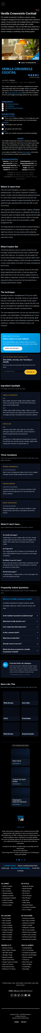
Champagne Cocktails (9, 898)
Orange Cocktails (8, 930)
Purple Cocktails (7, 927)
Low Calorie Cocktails (29, 907)
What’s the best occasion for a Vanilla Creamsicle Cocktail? (16, 651)
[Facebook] (16, 860)
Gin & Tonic (26, 893)
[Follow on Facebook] (11, 995)
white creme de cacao (15, 92)
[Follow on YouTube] (29, 995)
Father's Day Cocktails (29, 934)
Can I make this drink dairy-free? (14, 627)
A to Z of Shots (27, 909)
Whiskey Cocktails (8, 895)
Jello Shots (26, 900)
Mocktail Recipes (28, 905)
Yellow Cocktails (7, 932)
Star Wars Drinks (8, 952)
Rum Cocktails (7, 891)
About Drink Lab (27, 962)
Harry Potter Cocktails (9, 950)
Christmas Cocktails (29, 918)
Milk (6, 110)
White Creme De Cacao (15, 108)
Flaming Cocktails (8, 902)
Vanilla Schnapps (13, 104)
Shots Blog (26, 969)
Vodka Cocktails (7, 886)
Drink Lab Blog (27, 964)
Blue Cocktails (7, 923)
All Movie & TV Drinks (8, 969)
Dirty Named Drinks (8, 966)
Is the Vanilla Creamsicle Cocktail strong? (18, 616)
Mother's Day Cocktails (29, 932)
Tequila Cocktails (8, 893)
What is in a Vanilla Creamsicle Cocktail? (17, 599)
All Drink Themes (7, 948)
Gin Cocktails (6, 888)
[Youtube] (19, 860)
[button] (3, 4)
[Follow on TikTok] (18, 995)
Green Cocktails (7, 925)
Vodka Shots (26, 902)
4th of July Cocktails (29, 930)
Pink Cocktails (7, 920)
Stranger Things (7, 955)
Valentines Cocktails (29, 923)
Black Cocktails (7, 939)
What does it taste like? (11, 638)
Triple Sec (11, 106)
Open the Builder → (12, 348)
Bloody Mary (26, 891)
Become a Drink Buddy (29, 955)
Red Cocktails (7, 918)
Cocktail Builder (27, 948)
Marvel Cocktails (7, 957)
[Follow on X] (22, 995)
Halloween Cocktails (29, 927)
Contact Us (26, 959)
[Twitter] (22, 860)
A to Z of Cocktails (28, 950)
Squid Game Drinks (8, 959)
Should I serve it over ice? (12, 644)
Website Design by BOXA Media (20, 1018)
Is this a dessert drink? (11, 632)
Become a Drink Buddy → (21, 868)
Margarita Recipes (28, 886)
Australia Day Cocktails (29, 939)
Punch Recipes (27, 895)
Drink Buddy (27, 152)
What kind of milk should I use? (14, 621)
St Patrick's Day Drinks (29, 937)
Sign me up (31, 372)
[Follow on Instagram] (15, 995)
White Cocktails (7, 937)
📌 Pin (37, 10)
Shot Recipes (27, 898)
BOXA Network (28, 991)
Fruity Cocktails (7, 905)
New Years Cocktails (29, 920)
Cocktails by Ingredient (29, 952)
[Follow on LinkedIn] (25, 995)
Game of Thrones (8, 964)
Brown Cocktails (7, 934)
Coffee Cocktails (7, 900)
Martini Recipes (27, 888)
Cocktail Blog (26, 966)
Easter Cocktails (27, 925)
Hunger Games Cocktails (10, 962)
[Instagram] (24, 860)
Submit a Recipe (28, 957)
